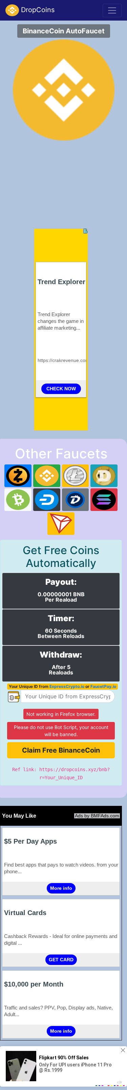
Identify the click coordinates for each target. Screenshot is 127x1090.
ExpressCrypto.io (66, 686)
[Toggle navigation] (112, 10)
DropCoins (37, 10)
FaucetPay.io (103, 686)
